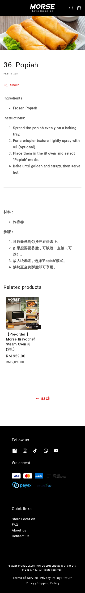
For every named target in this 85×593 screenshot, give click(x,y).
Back (45, 398)
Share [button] (14, 85)
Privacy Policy (50, 578)
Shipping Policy (48, 583)
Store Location (23, 519)
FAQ (15, 525)
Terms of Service (25, 578)
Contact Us (21, 536)
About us (19, 530)
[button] (6, 8)
